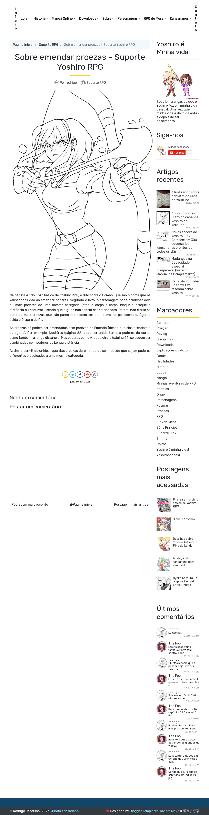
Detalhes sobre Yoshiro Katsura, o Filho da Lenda (185, 542)
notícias (163, 389)
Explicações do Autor (173, 350)
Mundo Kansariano (64, 811)
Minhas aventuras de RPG (176, 383)
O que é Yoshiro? (184, 519)
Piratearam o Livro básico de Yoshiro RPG (185, 503)
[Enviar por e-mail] (65, 374)
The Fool (174, 643)
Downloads (165, 345)
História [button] (40, 18)
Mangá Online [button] (62, 18)
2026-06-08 (191, 635)
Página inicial (23, 45)
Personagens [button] (128, 18)
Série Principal (167, 427)
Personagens (167, 400)
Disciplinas (165, 339)
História (162, 367)
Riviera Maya (169, 811)
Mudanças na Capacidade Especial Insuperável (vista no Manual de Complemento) (176, 266)
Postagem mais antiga (131, 504)
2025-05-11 (192, 731)
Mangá (162, 378)
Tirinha (162, 438)
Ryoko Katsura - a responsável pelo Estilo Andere (185, 581)
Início (16, 18)
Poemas (163, 405)
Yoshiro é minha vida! (173, 450)
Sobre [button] (106, 18)
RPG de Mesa (166, 422)
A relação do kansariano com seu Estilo (183, 562)
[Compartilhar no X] (72, 374)
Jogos (161, 372)
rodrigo (173, 629)
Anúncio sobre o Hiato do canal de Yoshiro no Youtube (184, 219)
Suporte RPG (48, 45)
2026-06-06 (191, 718)
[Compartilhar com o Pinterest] (87, 374)
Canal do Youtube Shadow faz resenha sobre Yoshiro (185, 287)
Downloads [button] (87, 18)
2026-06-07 (191, 656)
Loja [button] (24, 18)
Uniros (161, 444)
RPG (160, 416)
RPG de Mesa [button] (153, 18)
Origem (162, 394)
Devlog (162, 334)
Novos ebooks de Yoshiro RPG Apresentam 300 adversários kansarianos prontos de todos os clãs (177, 241)
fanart (162, 356)
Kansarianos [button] (179, 18)
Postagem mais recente (30, 504)
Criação (162, 328)
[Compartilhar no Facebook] (80, 374)
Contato (196, 18)
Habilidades (165, 361)
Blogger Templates (144, 811)
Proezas (163, 411)
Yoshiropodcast (168, 455)
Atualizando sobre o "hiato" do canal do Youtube (185, 196)
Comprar (163, 323)
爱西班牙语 (191, 811)
